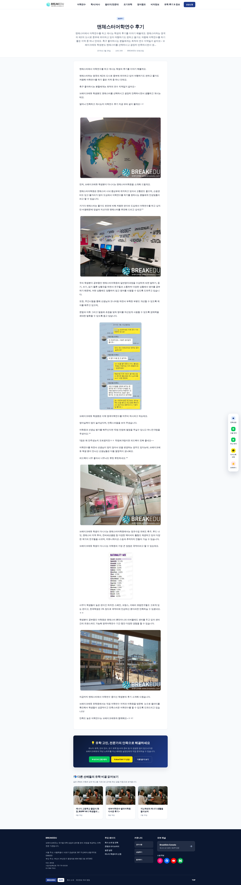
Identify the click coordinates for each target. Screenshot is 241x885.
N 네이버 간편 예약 (99, 759)
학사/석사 (95, 4)
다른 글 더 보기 (143, 759)
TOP (193, 880)
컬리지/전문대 (112, 4)
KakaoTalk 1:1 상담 (122, 759)
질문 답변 (108, 850)
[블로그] (180, 860)
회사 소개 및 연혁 (111, 842)
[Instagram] (160, 860)
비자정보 (155, 4)
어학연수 (81, 4)
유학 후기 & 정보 (172, 4)
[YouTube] (173, 860)
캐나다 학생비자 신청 (113, 854)
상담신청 (189, 4)
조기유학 (128, 4)
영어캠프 (141, 4)
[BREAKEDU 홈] (59, 4)
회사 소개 (70, 880)
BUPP (61, 880)
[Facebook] (167, 860)
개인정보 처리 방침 (83, 880)
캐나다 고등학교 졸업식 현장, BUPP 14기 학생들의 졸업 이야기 (88, 811)
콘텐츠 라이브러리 (112, 846)
